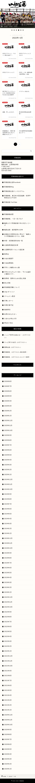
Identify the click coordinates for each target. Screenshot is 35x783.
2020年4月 (8, 754)
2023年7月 (8, 563)
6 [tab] (23, 30)
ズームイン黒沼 (9, 296)
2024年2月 (8, 528)
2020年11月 (8, 720)
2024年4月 (8, 518)
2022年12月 (8, 597)
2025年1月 (8, 474)
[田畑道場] (17, 7)
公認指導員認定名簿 (11, 245)
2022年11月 (8, 602)
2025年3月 (8, 465)
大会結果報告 (9, 263)
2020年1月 (8, 769)
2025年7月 (8, 445)
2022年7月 (8, 621)
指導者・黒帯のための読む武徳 (15, 278)
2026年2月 (8, 411)
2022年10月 (8, 607)
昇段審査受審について (12, 287)
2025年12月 (8, 420)
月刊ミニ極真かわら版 (12, 267)
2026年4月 (8, 401)
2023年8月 (8, 558)
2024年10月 (8, 489)
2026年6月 (8, 391)
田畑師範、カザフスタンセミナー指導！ (17, 357)
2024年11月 (8, 484)
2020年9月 (8, 729)
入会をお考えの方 (10, 318)
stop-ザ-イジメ (9, 292)
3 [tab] (16, 30)
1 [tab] (11, 30)
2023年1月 (8, 592)
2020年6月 (8, 744)
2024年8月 (8, 499)
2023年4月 (8, 577)
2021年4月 (8, 695)
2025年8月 (8, 440)
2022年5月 (8, 631)
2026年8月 (8, 381)
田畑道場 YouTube (10, 202)
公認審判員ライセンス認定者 (14, 249)
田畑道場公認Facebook (12, 182)
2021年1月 (8, 710)
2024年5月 (8, 514)
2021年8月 (8, 675)
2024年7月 (8, 504)
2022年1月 (8, 651)
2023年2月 (8, 587)
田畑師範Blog (9, 187)
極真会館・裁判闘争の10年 (13, 230)
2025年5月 (8, 455)
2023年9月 (8, 553)
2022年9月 (8, 612)
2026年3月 (8, 406)
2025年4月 (8, 460)
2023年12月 (8, 538)
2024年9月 (8, 494)
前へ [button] (2, 17)
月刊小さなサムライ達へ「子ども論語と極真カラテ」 (17, 273)
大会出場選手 (9, 258)
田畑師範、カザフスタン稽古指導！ (16, 352)
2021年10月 (8, 666)
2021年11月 (8, 661)
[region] (17, 18)
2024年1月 (8, 533)
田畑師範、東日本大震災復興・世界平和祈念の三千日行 (17, 197)
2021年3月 (8, 700)
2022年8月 (8, 617)
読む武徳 (7, 283)
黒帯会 (6, 254)
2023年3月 (8, 582)
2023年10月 (8, 548)
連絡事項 (7, 309)
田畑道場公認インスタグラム (14, 191)
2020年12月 (8, 715)
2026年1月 (8, 415)
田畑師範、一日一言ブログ (13, 219)
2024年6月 (8, 509)
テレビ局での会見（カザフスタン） (16, 342)
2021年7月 (8, 680)
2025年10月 (8, 430)
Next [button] (32, 17)
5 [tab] (20, 30)
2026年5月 (8, 396)
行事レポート (9, 300)
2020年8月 (8, 734)
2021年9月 (8, 671)
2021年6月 (8, 685)
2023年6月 (8, 567)
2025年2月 (8, 469)
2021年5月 (8, 690)
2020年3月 (8, 759)
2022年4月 (8, 636)
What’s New (8, 323)
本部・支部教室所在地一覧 (13, 240)
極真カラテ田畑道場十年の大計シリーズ (17, 224)
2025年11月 (8, 425)
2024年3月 (8, 523)
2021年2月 (8, 705)
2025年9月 (8, 435)
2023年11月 (8, 543)
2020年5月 (8, 749)
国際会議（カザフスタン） (13, 347)
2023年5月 (8, 572)
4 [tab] (18, 30)
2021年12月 (8, 656)
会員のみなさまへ (10, 314)
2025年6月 (8, 450)
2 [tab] (14, 30)
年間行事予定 (9, 305)
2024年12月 (8, 479)
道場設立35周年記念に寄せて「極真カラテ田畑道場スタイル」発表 (17, 235)
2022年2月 (8, 646)
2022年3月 (8, 641)
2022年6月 (8, 626)
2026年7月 (8, 386)
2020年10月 (8, 724)
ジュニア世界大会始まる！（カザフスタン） (17, 336)
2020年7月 (8, 739)
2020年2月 (8, 764)
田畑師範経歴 (9, 214)
